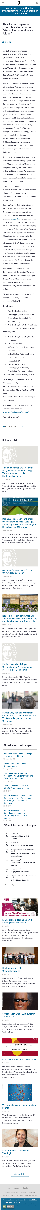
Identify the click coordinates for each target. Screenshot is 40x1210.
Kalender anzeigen (9, 885)
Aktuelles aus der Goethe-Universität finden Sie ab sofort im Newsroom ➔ (20, 10)
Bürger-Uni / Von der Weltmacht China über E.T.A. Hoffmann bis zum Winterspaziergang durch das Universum (19, 717)
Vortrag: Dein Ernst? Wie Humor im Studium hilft (19, 1015)
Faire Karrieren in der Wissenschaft (19, 1059)
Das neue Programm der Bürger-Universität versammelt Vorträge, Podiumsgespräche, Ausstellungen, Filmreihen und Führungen (19, 523)
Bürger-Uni (15, 218)
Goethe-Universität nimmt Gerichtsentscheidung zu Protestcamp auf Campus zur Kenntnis (15, 814)
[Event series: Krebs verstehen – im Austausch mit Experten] (20, 860)
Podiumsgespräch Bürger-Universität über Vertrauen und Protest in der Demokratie (17, 667)
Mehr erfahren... (18, 1202)
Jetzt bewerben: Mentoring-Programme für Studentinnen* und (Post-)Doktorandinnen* (18, 776)
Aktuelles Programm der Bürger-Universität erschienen (17, 571)
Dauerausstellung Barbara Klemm (22, 845)
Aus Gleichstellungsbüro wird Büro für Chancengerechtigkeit (16, 787)
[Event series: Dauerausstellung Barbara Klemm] (19, 842)
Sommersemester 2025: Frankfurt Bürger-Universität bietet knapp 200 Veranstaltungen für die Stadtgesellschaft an (19, 472)
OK (4, 1207)
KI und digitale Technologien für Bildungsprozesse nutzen (17, 921)
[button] (20, 1174)
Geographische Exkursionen (20, 871)
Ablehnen (10, 1207)
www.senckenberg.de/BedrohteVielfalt (18, 412)
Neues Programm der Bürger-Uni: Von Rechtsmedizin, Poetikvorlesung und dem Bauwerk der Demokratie (19, 618)
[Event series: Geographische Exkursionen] (20, 869)
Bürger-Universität (12, 426)
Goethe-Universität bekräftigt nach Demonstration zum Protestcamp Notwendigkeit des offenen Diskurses (18, 799)
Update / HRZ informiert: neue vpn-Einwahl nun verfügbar (18, 754)
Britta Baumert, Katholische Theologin (15, 1152)
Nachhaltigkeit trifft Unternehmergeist (11, 969)
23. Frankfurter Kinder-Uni (20, 880)
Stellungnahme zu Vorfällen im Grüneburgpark (16, 764)
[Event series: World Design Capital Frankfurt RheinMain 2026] (15, 851)
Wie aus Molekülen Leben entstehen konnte (20, 1106)
